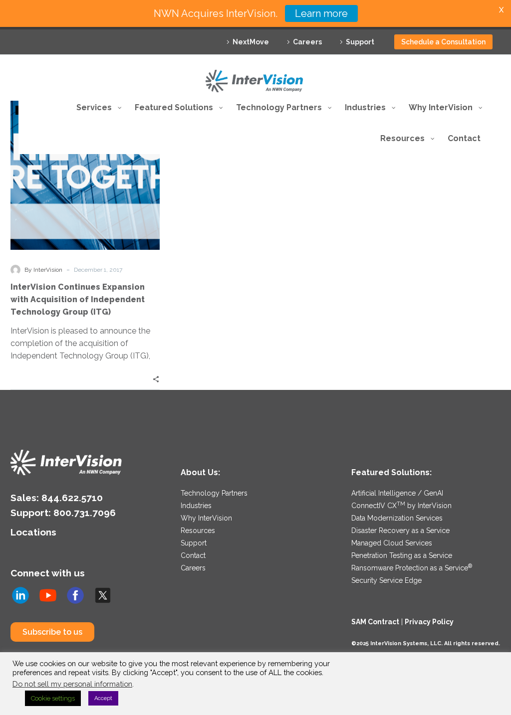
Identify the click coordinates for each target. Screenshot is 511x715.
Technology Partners (214, 493)
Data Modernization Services (397, 518)
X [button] (501, 9)
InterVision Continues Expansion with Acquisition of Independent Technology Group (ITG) (77, 299)
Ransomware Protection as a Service (411, 568)
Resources (198, 531)
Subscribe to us (52, 632)
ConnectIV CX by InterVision (401, 506)
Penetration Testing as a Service (401, 555)
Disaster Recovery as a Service (400, 531)
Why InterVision (206, 518)
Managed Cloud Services (391, 543)
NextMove (251, 42)
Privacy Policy (429, 622)
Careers (307, 42)
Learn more (321, 13)
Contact (193, 555)
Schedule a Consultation (443, 42)
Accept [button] (103, 698)
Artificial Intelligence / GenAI (397, 493)
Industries (196, 506)
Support (360, 42)
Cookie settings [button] (53, 698)
